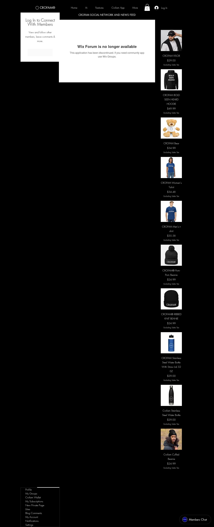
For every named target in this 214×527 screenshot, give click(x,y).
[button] (147, 7)
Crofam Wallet (33, 497)
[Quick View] (171, 40)
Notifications (32, 521)
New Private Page (34, 505)
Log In (40, 52)
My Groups (31, 493)
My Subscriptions (34, 501)
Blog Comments (33, 513)
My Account (31, 517)
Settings (29, 525)
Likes (27, 509)
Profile (28, 489)
